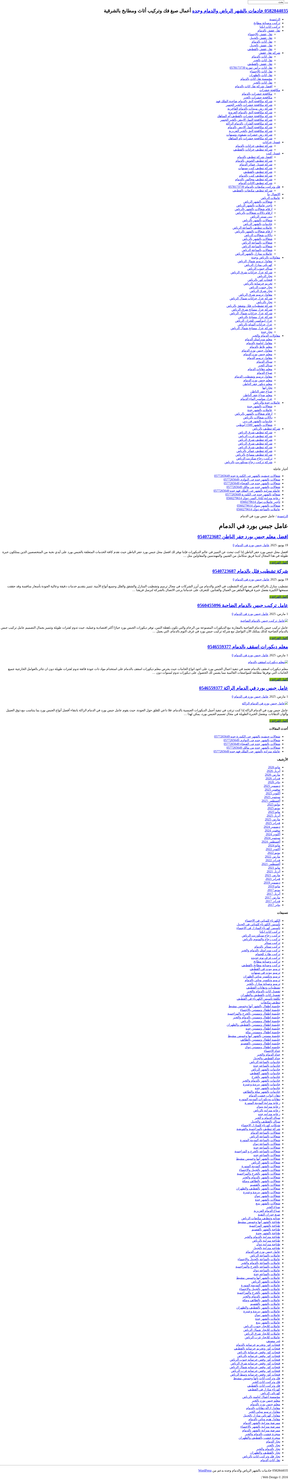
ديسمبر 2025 (272, 785)
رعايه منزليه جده (269, 1114)
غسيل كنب (273, 153)
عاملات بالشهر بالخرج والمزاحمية (258, 1292)
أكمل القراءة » (278, 562)
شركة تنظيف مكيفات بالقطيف (252, 190)
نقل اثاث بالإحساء (261, 71)
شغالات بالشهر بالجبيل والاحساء (259, 1170)
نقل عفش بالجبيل (261, 38)
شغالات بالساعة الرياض (257, 242)
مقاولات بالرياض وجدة (265, 257)
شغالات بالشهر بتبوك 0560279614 (258, 505)
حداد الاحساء (272, 1050)
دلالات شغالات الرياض (258, 235)
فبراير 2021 (272, 879)
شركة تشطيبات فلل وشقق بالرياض (249, 305)
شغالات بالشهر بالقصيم (265, 1184)
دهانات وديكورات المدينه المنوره (259, 1099)
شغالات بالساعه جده (267, 1155)
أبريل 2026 (273, 771)
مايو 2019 (274, 886)
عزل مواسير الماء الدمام (256, 398)
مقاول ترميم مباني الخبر (264, 1411)
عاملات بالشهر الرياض (265, 1281)
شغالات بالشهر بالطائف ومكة (261, 1181)
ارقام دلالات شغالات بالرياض (253, 212)
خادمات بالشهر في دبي (257, 421)
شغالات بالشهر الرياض (257, 201)
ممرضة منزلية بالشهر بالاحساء (260, 1426)
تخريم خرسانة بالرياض (258, 283)
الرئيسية (274, 19)
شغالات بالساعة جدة (267, 1147)
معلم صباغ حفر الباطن (257, 395)
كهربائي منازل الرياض (258, 265)
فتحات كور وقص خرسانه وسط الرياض (255, 1374)
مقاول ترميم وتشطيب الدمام (253, 376)
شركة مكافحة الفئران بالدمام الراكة (249, 123)
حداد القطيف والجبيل (266, 1058)
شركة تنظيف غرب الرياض (255, 436)
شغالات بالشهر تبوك (267, 1196)
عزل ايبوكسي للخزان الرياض (253, 320)
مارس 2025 (272, 819)
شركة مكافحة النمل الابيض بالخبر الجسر (246, 119)
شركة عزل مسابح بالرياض (255, 317)
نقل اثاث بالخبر (262, 60)
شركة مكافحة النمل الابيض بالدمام (250, 127)
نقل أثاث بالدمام (262, 41)
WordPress (205, 1470)
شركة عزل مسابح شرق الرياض (252, 309)
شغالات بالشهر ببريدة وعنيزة (261, 1192)
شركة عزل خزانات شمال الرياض (251, 298)
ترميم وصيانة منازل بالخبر (263, 983)
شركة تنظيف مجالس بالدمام (253, 179)
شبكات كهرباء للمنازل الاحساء (260, 1125)
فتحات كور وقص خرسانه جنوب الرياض (255, 1359)
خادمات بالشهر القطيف (265, 1073)
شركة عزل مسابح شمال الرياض (251, 328)
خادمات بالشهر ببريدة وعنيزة (261, 1084)
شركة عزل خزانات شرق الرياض (251, 272)
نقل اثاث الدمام (270, 1460)
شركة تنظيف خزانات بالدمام (253, 145)
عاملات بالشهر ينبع (268, 1322)
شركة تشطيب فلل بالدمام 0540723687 (250, 571)
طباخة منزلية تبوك (268, 1244)
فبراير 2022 (272, 860)
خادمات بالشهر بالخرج (266, 1077)
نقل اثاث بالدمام (262, 56)
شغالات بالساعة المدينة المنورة (260, 1140)
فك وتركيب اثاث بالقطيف (263, 1385)
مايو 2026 (274, 767)
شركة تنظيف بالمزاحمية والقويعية (258, 1129)
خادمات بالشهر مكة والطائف (261, 1091)
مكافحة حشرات (269, 90)
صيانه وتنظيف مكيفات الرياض (260, 1218)
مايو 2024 (274, 845)
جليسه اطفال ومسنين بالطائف (260, 1039)
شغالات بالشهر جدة (259, 406)
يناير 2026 (274, 782)
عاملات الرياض (270, 198)
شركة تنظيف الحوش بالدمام (253, 160)
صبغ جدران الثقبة (269, 1214)
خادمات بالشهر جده (267, 1088)
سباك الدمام (264, 361)
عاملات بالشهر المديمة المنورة (260, 1285)
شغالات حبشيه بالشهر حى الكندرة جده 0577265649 (247, 475)
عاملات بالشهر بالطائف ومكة (261, 1300)
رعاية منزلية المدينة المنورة (262, 1103)
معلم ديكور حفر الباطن (257, 384)
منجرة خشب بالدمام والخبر (262, 1434)
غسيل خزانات (271, 142)
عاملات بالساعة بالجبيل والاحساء (259, 1259)
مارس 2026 (272, 774)
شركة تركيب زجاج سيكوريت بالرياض (248, 462)
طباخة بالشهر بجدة (268, 1233)
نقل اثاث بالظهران (260, 75)
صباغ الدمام (264, 372)
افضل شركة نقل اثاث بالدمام (253, 86)
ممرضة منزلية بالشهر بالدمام (261, 1430)
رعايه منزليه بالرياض (266, 1110)
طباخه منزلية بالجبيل (266, 1248)
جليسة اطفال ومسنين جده (263, 1028)
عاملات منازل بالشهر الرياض (253, 253)
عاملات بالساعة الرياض (265, 1255)
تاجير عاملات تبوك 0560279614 (260, 502)
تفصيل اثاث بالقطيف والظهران (260, 995)
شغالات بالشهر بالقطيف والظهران (258, 1188)
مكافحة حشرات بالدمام (257, 93)
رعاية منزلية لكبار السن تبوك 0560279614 (253, 498)
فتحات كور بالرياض (260, 279)
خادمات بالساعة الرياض (264, 1062)
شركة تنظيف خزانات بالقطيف (252, 149)
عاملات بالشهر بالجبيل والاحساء (259, 1289)
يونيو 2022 (273, 852)
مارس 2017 (272, 897)
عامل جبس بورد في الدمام (252, 545)
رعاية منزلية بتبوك (268, 1106)
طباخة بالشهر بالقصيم (266, 1229)
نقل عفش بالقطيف (259, 49)
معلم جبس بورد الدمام (257, 354)
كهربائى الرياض (270, 1393)
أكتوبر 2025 (273, 793)
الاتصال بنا (273, 194)
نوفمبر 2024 (272, 830)
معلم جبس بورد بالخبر (266, 1400)
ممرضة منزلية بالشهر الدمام (261, 1423)
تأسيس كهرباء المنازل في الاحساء (258, 928)
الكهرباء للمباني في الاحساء (262, 920)
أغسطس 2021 (271, 864)
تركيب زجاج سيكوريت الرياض (261, 935)
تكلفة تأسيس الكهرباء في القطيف (258, 998)
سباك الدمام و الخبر (267, 1117)
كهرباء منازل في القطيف (264, 1389)
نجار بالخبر (273, 1445)
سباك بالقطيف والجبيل (265, 1121)
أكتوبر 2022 (273, 849)
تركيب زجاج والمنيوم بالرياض (261, 939)
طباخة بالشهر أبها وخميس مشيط (259, 1222)
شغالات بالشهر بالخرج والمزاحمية (258, 1173)
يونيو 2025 (273, 808)
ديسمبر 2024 (272, 826)
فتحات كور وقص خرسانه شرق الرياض (255, 1363)
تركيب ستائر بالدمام (267, 946)
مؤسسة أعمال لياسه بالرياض (261, 1397)
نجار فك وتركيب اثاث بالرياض (261, 1456)
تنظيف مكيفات (270, 1002)
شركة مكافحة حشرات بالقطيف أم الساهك (244, 116)
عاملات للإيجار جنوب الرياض (262, 1326)
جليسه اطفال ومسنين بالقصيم (260, 1043)
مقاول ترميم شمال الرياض (255, 261)
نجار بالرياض (264, 302)
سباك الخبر (265, 365)
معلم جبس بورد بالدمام (265, 1404)
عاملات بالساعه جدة (267, 1274)
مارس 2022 (272, 856)
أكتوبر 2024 (273, 834)
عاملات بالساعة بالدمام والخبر (260, 1263)
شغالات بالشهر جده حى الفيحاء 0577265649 (252, 483)
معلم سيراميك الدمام (258, 339)
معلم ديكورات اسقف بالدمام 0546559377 (247, 646)
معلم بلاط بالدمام (261, 346)
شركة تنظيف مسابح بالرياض (253, 454)
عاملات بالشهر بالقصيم (265, 1303)
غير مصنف (273, 1341)
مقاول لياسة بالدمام (259, 343)
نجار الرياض (264, 276)
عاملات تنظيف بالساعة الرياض (252, 227)
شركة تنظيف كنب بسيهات (255, 168)
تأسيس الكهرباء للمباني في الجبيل (258, 924)
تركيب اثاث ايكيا (270, 26)
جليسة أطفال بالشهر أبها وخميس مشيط (254, 1006)
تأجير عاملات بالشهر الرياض (254, 205)
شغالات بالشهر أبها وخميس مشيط (258, 1158)
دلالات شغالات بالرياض (257, 417)
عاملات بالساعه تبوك (266, 1270)
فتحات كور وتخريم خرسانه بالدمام (258, 1344)
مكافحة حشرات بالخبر (257, 97)
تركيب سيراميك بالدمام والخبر (260, 950)
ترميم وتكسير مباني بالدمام (262, 980)
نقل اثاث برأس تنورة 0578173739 (251, 67)
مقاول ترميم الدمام (259, 358)
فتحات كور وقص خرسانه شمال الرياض (255, 1367)
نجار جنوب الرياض (260, 287)
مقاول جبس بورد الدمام (257, 350)
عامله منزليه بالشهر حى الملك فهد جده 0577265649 (247, 490)
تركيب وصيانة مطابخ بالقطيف (261, 965)
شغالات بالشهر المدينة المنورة (261, 1166)
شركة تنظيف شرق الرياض (255, 432)
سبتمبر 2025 (272, 797)
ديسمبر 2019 (272, 882)
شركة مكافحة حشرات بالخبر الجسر (249, 105)
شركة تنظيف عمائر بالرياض (254, 451)
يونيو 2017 (273, 890)
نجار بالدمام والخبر (268, 1449)
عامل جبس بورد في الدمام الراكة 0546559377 (243, 688)
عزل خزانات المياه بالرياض (255, 324)
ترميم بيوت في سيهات (265, 972)
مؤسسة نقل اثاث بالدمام (256, 78)
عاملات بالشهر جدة (259, 410)
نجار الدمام (273, 1441)
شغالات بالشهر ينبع (268, 1203)
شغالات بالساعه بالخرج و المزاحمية (257, 1151)
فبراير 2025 (272, 823)
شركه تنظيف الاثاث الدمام (255, 183)
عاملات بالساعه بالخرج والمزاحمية (257, 1266)
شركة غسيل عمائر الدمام (255, 164)
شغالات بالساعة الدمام (265, 1132)
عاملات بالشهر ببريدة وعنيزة (261, 1311)
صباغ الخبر (273, 1207)
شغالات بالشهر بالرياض (257, 220)
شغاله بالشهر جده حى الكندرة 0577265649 (252, 494)
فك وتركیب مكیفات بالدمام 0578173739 (254, 186)
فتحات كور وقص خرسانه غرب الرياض (255, 1370)
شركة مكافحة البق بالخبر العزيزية (250, 131)
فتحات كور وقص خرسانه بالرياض (258, 1356)
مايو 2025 (274, 812)
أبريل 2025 (273, 815)
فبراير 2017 (272, 901)
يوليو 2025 (273, 804)
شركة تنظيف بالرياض (266, 428)
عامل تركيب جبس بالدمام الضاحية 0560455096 (242, 605)
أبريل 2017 (273, 893)
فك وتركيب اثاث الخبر (266, 1382)
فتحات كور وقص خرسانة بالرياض (258, 1352)
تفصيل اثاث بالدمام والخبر (263, 991)
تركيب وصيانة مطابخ (267, 23)
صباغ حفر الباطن (261, 391)
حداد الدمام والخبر (268, 1054)
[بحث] (286, 3)
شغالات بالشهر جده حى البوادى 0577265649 (252, 479)
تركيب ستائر (272, 943)
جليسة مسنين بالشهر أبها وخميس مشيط (254, 1036)
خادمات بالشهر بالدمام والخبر (261, 1080)
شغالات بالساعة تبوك (266, 1143)
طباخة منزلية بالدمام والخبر (262, 1237)
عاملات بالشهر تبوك (267, 1315)
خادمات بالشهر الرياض (257, 224)
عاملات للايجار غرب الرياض (262, 1337)
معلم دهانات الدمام (260, 369)
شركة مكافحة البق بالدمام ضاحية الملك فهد (244, 101)
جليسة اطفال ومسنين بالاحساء (260, 1010)
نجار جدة (266, 332)
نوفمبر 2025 (272, 789)
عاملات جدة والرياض (266, 402)
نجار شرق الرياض (261, 291)
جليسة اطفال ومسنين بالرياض (260, 1021)
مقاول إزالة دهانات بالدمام (263, 1408)
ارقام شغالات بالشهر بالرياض (253, 209)
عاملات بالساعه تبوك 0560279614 (258, 509)
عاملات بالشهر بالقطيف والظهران (258, 1307)
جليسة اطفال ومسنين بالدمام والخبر (256, 1017)
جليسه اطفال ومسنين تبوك (262, 1047)
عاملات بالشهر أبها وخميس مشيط (258, 1277)
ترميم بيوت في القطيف (265, 969)
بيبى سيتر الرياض (261, 216)
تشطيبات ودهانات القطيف (263, 987)
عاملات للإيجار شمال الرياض (261, 1330)
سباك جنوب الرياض (259, 268)
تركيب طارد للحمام (267, 954)
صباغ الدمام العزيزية (267, 1210)
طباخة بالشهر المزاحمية (264, 1225)
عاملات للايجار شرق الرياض (262, 1333)
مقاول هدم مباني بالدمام (264, 1419)
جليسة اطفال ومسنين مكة (262, 1032)
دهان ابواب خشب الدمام (264, 1095)
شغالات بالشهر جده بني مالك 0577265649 (253, 487)
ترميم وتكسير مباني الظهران (261, 976)
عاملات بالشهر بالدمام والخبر (261, 1296)
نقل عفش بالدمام (268, 30)
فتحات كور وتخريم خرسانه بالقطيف (257, 1348)
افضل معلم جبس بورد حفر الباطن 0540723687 (242, 536)
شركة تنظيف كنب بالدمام (255, 175)
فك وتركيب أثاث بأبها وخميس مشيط (256, 1378)
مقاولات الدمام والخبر (266, 335)
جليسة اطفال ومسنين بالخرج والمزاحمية (253, 1013)
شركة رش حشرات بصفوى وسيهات (249, 134)
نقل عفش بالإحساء (260, 34)
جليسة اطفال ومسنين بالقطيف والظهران (253, 1024)
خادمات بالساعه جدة (266, 1065)
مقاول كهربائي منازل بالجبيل (261, 1415)
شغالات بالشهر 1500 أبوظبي (254, 425)
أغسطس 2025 (271, 800)
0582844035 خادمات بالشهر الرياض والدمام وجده (240, 10)
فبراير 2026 (272, 778)
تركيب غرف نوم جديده (265, 957)
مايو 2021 (274, 867)
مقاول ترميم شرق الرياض (255, 294)
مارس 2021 (272, 875)
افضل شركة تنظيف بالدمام (254, 157)
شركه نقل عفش (269, 52)
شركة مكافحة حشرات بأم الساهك (250, 138)
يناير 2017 (274, 905)
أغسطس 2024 (271, 841)
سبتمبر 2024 (272, 838)
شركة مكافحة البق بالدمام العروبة (250, 112)
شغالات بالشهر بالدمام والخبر (261, 1177)
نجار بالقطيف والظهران (265, 1452)
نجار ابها (267, 387)
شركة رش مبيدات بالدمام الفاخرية (249, 108)
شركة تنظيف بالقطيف (257, 172)
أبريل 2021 (273, 871)
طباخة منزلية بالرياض (266, 1240)
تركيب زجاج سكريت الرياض (254, 458)
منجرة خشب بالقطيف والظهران (259, 1437)
